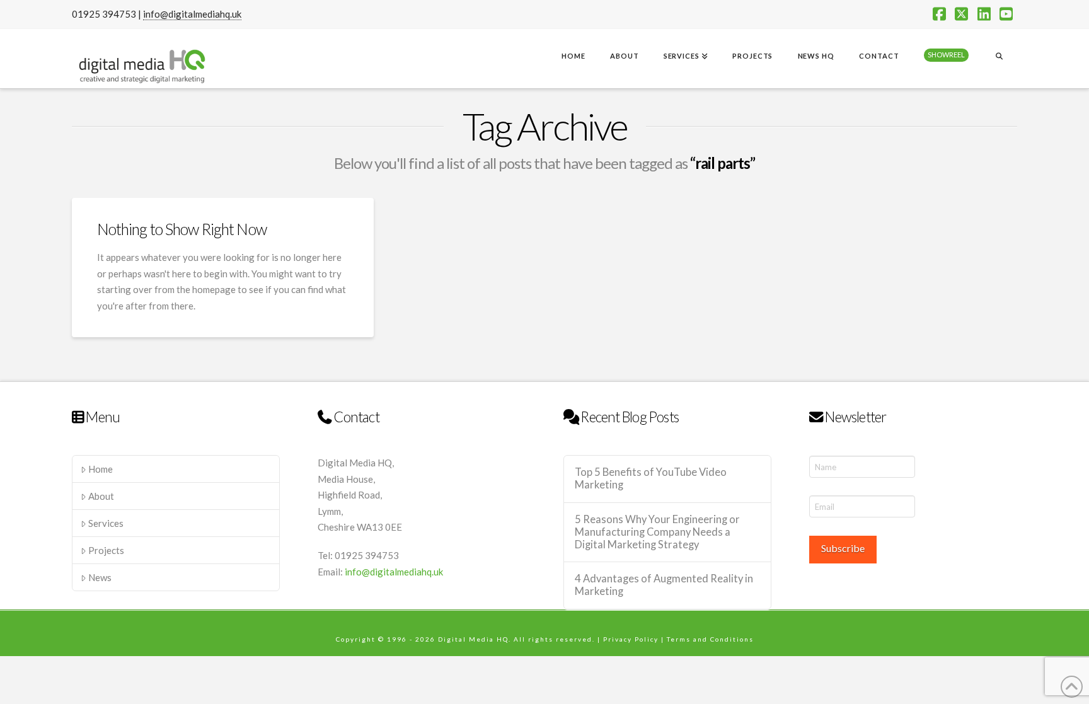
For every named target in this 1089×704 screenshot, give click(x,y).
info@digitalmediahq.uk (192, 14)
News (100, 577)
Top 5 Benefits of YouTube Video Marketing (651, 478)
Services (106, 523)
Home (100, 469)
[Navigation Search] (999, 57)
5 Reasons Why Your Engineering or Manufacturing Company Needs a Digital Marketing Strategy (657, 532)
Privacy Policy (631, 639)
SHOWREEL (946, 54)
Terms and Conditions (710, 639)
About (101, 496)
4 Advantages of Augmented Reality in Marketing (664, 585)
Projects (106, 550)
